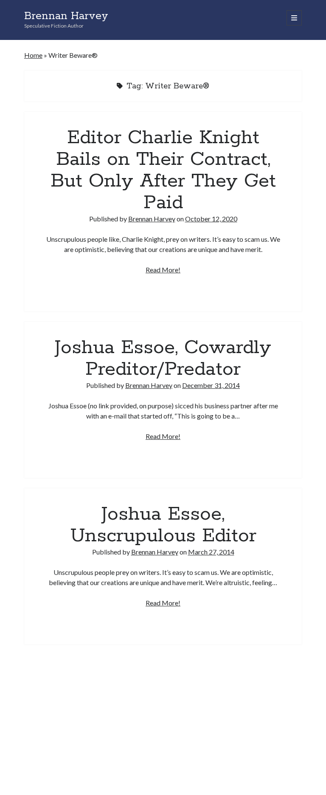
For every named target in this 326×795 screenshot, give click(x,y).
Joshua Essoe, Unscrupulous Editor (163, 525)
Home (33, 55)
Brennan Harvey (66, 16)
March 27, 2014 (211, 552)
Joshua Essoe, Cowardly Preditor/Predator (163, 358)
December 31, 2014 (211, 385)
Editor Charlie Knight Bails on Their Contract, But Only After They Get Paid (163, 170)
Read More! (163, 270)
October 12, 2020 (211, 219)
